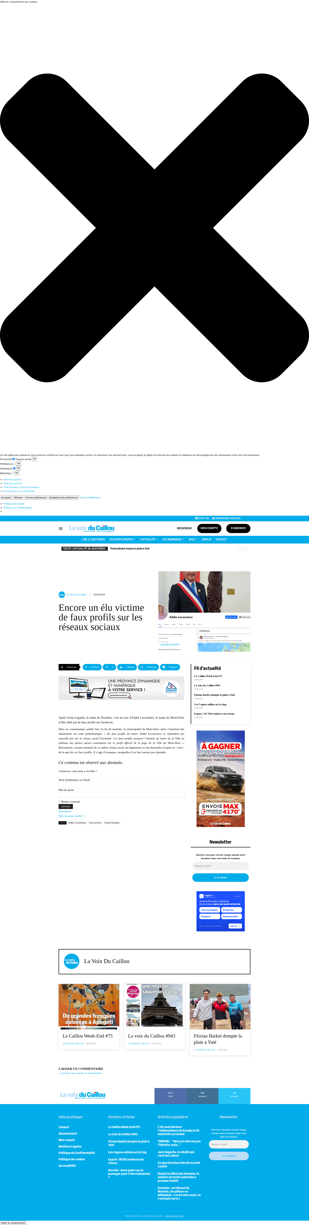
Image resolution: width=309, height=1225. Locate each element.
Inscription (65, 811)
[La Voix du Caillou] (62, 594)
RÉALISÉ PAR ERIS (174, 1216)
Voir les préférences (35, 497)
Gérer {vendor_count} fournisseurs (21, 487)
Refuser (18, 497)
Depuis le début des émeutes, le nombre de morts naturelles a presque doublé (178, 1177)
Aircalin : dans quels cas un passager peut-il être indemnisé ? (129, 1174)
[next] (245, 549)
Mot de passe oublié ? (71, 816)
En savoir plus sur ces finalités (19, 491)
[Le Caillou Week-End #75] (89, 1006)
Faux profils (95, 823)
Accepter (6, 497)
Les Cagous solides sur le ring (125, 549)
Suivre (202, 1089)
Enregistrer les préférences (63, 497)
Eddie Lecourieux (77, 823)
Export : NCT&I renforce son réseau (214, 713)
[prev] (240, 549)
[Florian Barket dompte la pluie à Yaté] (220, 1006)
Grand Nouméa (170, 644)
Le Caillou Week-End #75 (208, 676)
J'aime (170, 1089)
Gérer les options (12, 479)
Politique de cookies (13, 503)
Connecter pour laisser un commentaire (80, 1073)
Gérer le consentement (13, 1222)
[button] (154, 228)
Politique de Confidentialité (17, 507)
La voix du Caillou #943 (207, 685)
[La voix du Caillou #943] (154, 1006)
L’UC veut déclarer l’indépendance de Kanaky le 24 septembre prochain (178, 1131)
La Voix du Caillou (76, 594)
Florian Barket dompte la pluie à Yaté (214, 695)
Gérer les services (12, 483)
